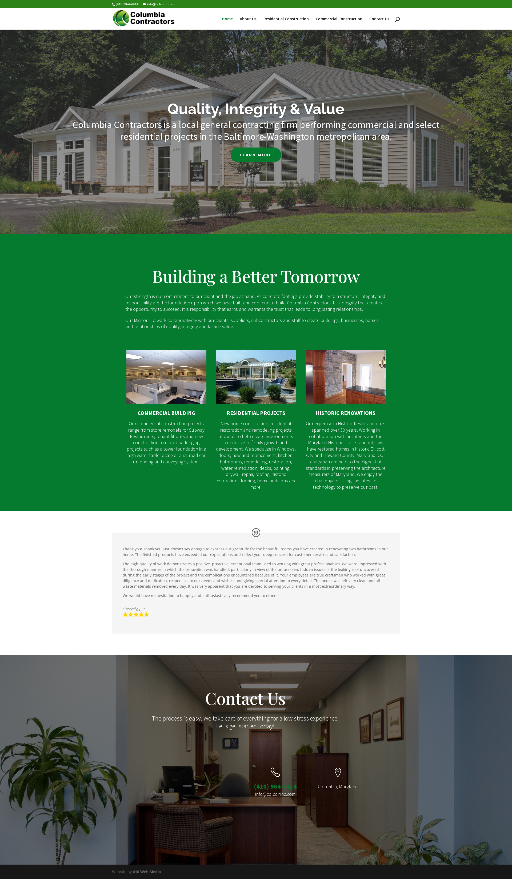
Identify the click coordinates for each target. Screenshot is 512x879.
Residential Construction (286, 19)
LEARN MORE (256, 154)
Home (227, 19)
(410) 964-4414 (275, 786)
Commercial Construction (339, 19)
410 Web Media (147, 871)
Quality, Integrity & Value (256, 109)
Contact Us (379, 19)
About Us (248, 19)
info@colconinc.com (275, 794)
